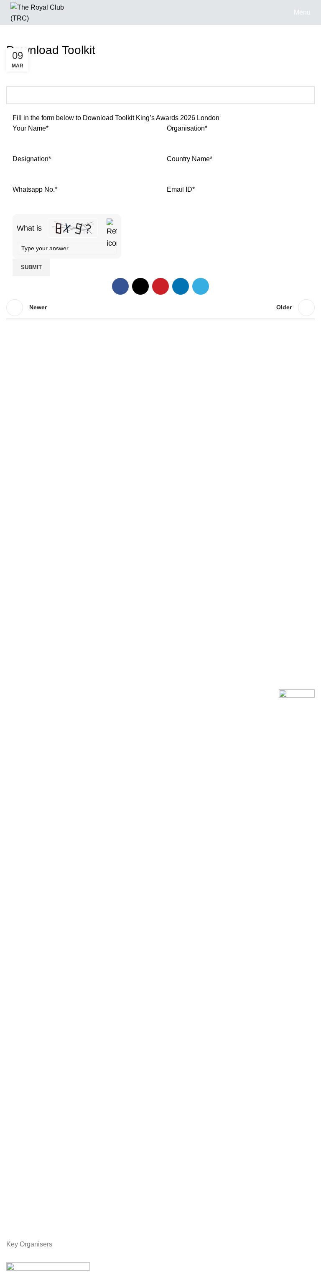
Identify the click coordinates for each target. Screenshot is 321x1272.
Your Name (30, 128)
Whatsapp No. (35, 189)
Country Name (189, 158)
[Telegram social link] (200, 286)
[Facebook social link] (120, 286)
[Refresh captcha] (112, 233)
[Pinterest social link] (160, 286)
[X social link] (140, 286)
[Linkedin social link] (180, 286)
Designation (32, 158)
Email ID (181, 189)
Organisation (187, 128)
